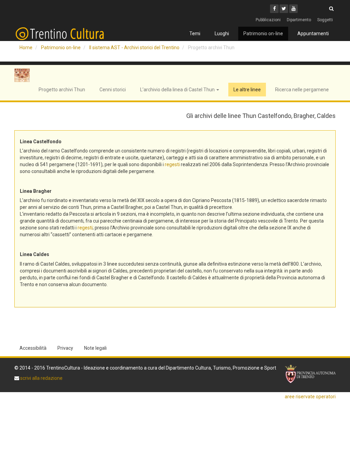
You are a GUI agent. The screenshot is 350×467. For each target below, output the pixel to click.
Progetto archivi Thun (62, 89)
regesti (172, 164)
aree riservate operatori (310, 396)
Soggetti (325, 19)
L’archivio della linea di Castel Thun (178, 89)
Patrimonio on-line (263, 33)
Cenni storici (112, 89)
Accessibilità (32, 348)
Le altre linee (247, 89)
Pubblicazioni (268, 19)
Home (25, 47)
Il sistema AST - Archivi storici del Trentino (134, 47)
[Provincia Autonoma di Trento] (310, 374)
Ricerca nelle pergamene (302, 89)
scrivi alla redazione (41, 378)
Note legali (95, 348)
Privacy (65, 348)
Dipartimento (299, 19)
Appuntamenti (313, 33)
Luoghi (222, 33)
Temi (194, 33)
